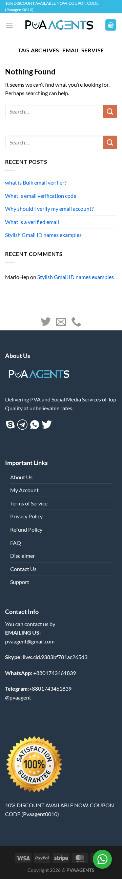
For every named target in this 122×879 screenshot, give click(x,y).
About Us (21, 477)
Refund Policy (26, 529)
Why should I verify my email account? (49, 208)
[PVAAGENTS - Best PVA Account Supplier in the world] (59, 25)
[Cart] (110, 25)
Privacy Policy (26, 516)
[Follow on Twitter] (46, 322)
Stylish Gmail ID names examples (43, 234)
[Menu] (9, 25)
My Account (24, 490)
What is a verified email (32, 222)
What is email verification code (40, 195)
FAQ (15, 542)
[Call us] (76, 322)
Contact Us (23, 569)
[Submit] (110, 142)
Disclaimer (22, 555)
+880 (40, 673)
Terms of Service (28, 503)
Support (19, 582)
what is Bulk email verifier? (35, 182)
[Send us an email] (61, 322)
